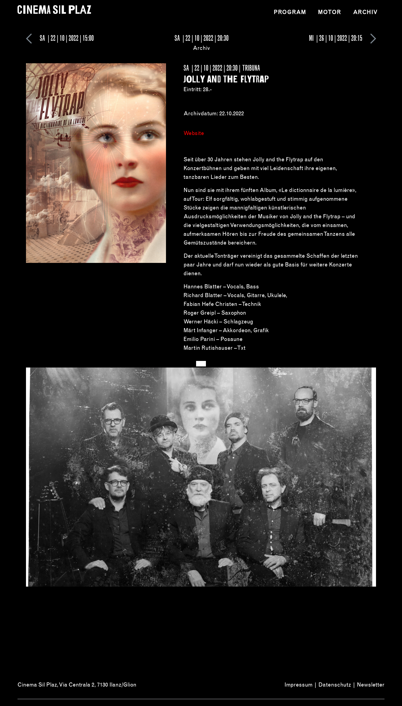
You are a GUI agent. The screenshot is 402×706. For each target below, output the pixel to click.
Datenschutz (334, 684)
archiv (365, 12)
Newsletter (370, 684)
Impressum (298, 684)
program (290, 12)
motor (329, 12)
